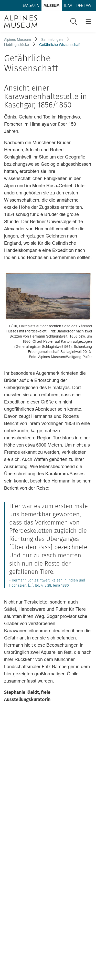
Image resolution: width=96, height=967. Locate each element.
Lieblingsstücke (16, 45)
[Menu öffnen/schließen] (88, 21)
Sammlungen (52, 39)
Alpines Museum (17, 39)
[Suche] (73, 21)
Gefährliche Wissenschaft (59, 45)
